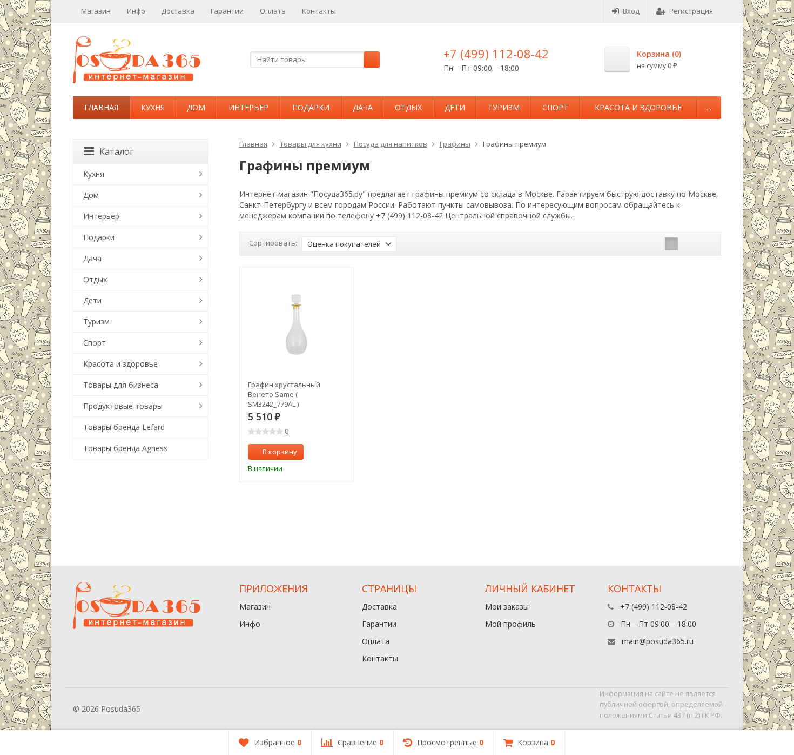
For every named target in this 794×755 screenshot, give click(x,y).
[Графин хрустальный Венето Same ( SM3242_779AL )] (297, 324)
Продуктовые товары (123, 406)
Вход (631, 11)
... (708, 107)
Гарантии (227, 11)
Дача (363, 107)
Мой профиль (510, 624)
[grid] (671, 243)
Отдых (408, 107)
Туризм (504, 107)
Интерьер (248, 107)
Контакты (319, 11)
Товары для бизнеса (120, 385)
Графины (455, 144)
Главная (101, 107)
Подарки (310, 107)
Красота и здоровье (638, 107)
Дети (455, 107)
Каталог (116, 151)
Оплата (273, 11)
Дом (196, 107)
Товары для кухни (310, 144)
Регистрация (691, 11)
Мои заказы (507, 606)
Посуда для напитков (390, 144)
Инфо (136, 11)
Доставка (178, 11)
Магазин (96, 11)
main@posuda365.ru (658, 641)
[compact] (704, 243)
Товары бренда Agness (125, 448)
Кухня (153, 107)
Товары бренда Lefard (124, 427)
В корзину (280, 451)
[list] (688, 243)
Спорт (555, 107)
